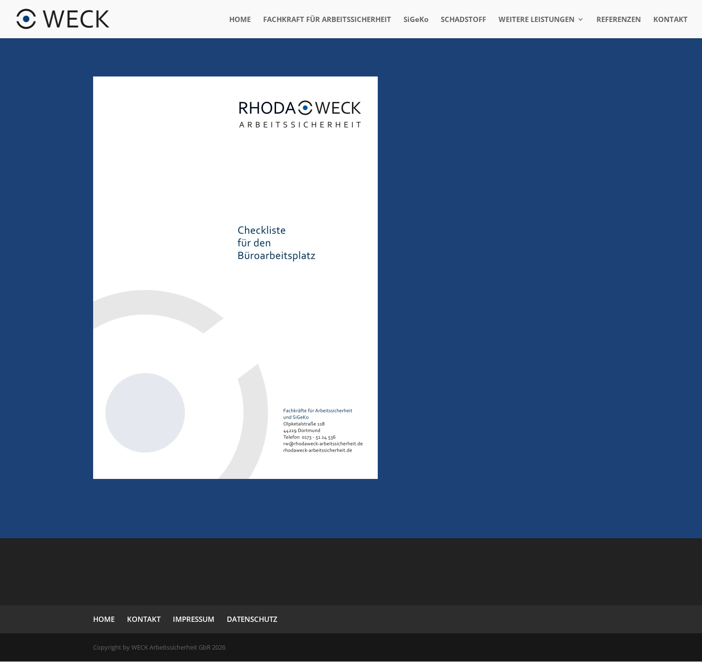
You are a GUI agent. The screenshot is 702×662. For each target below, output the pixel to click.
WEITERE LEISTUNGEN (536, 20)
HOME (240, 20)
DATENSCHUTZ (252, 619)
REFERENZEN (618, 20)
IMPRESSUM (193, 619)
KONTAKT (670, 20)
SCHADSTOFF (463, 20)
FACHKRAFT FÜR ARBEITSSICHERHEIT (327, 20)
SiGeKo (416, 20)
